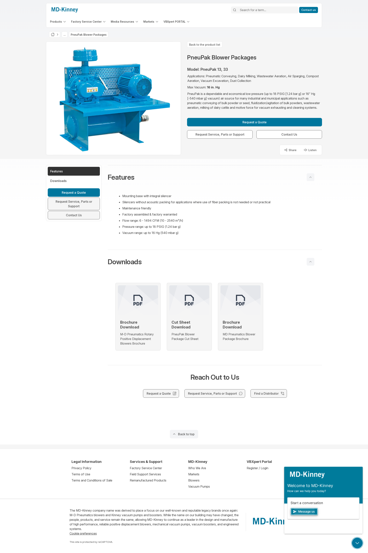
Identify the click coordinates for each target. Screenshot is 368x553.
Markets (193, 474)
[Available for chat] (357, 543)
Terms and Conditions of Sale (91, 480)
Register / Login (257, 468)
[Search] (234, 10)
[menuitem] (58, 22)
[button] (215, 177)
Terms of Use (80, 474)
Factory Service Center (146, 468)
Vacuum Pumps (199, 486)
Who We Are (197, 468)
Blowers (194, 480)
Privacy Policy (81, 468)
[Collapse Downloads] (310, 262)
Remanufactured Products (148, 480)
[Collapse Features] (310, 177)
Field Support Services (145, 474)
